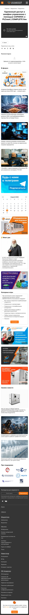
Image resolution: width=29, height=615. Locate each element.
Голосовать (14, 322)
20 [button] (18, 208)
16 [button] (3, 208)
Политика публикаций (7, 585)
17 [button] (7, 208)
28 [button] (21, 210)
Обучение (4, 526)
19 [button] (14, 208)
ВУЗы (2, 559)
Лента (3, 507)
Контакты (3, 597)
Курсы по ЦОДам (6, 546)
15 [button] (25, 206)
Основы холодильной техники (7, 532)
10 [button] (7, 206)
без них (7, 607)
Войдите (6, 61)
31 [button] (7, 212)
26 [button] (14, 210)
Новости (24, 72)
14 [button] (21, 206)
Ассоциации (4, 556)
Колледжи (4, 561)
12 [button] (14, 206)
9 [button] (3, 206)
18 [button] (10, 208)
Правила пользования (7, 582)
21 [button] (21, 208)
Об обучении (4, 529)
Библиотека (4, 520)
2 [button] (3, 203)
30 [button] (3, 212)
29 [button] (25, 210)
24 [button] (7, 210)
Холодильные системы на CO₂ (8, 537)
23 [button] (3, 210)
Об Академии (5, 574)
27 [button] (18, 210)
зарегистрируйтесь (16, 61)
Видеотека (21, 8)
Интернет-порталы (6, 567)
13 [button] (18, 206)
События (3, 512)
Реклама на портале (6, 592)
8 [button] (25, 203)
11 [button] (10, 206)
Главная (7, 8)
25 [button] (10, 210)
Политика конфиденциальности (7, 588)
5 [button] (14, 203)
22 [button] (25, 208)
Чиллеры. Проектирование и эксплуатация (6, 542)
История (24, 97)
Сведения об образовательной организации (6, 578)
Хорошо (14, 612)
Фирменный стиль (6, 595)
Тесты (2, 549)
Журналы (3, 564)
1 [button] (25, 201)
